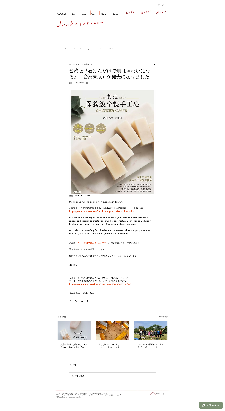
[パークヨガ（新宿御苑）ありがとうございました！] (150, 330)
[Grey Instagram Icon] (159, 5)
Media (111, 49)
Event (73, 49)
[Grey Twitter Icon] (162, 5)
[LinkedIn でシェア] (82, 301)
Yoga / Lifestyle (85, 49)
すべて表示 (163, 317)
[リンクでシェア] (87, 301)
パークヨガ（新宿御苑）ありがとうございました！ (150, 345)
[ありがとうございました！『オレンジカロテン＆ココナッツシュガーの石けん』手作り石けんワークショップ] (112, 330)
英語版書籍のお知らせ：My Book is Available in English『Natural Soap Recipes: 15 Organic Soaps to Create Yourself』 (74, 345)
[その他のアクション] (154, 64)
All (58, 49)
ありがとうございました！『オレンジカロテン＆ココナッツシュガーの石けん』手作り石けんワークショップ (112, 346)
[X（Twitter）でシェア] (76, 301)
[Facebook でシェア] (70, 301)
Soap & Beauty (100, 49)
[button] (164, 49)
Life (65, 49)
